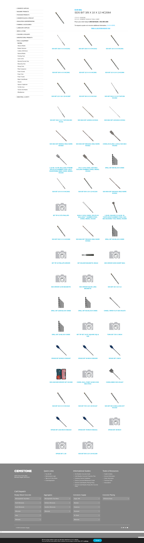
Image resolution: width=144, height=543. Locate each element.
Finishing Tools (21, 56)
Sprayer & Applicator (23, 84)
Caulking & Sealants (23, 34)
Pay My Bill (48, 474)
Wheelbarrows (21, 92)
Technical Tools (108, 480)
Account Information (109, 476)
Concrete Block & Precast (25, 18)
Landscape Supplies (23, 27)
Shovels (20, 82)
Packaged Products (23, 14)
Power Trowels (21, 76)
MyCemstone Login (51, 476)
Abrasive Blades (22, 45)
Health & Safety (108, 474)
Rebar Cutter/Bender (22, 79)
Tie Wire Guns (21, 87)
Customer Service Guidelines (82, 478)
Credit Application (50, 480)
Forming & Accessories (24, 24)
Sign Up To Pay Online (51, 478)
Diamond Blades (22, 53)
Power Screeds (21, 71)
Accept (97, 540)
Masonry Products (23, 11)
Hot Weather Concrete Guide (82, 474)
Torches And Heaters (23, 89)
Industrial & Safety (23, 97)
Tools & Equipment (22, 40)
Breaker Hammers (22, 48)
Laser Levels (21, 58)
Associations (107, 482)
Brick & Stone (21, 31)
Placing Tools (21, 66)
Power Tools (21, 74)
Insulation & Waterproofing (25, 21)
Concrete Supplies (23, 8)
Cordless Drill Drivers (23, 51)
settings (86, 541)
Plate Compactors (22, 69)
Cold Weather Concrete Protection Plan (85, 476)
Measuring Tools (22, 63)
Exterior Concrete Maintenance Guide (85, 480)
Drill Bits (20, 43)
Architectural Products (24, 37)
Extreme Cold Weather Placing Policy (84, 482)
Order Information (109, 478)
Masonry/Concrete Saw (23, 61)
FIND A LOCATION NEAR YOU (100, 28)
